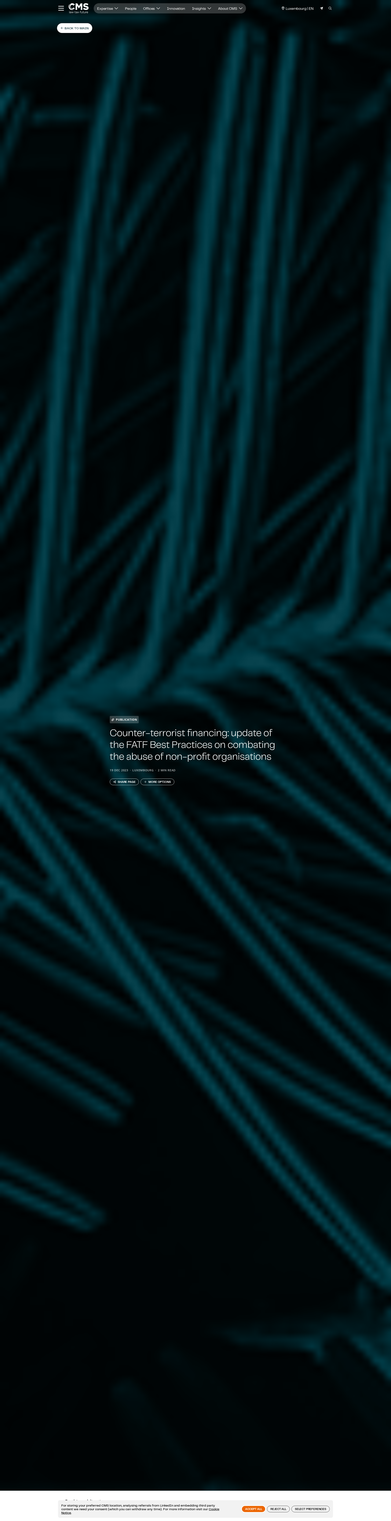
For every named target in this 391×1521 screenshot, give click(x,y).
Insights (199, 8)
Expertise (105, 8)
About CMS (228, 8)
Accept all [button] (253, 1509)
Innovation (176, 8)
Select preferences (310, 1509)
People (130, 8)
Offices (149, 8)
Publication (126, 719)
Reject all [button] (278, 1509)
